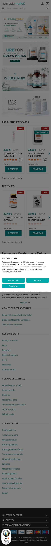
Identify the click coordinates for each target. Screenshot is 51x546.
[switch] (6, 541)
